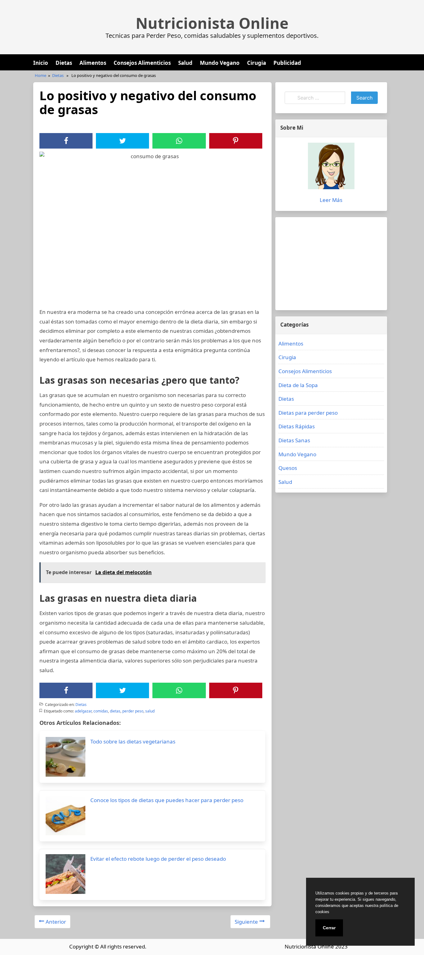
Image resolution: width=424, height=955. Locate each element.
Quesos (287, 467)
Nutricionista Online (212, 23)
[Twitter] (122, 141)
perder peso (132, 711)
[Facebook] (66, 141)
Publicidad (287, 62)
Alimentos (92, 62)
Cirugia (256, 62)
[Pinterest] (235, 141)
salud (150, 711)
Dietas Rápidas (296, 426)
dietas (115, 711)
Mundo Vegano (220, 62)
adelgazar (83, 711)
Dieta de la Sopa (298, 385)
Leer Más (331, 199)
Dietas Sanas (294, 440)
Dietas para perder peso (308, 412)
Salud (185, 62)
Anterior (56, 921)
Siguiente (246, 921)
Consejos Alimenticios (142, 62)
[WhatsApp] (179, 141)
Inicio (40, 62)
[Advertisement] (331, 263)
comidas (100, 711)
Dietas (64, 62)
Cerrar (329, 927)
